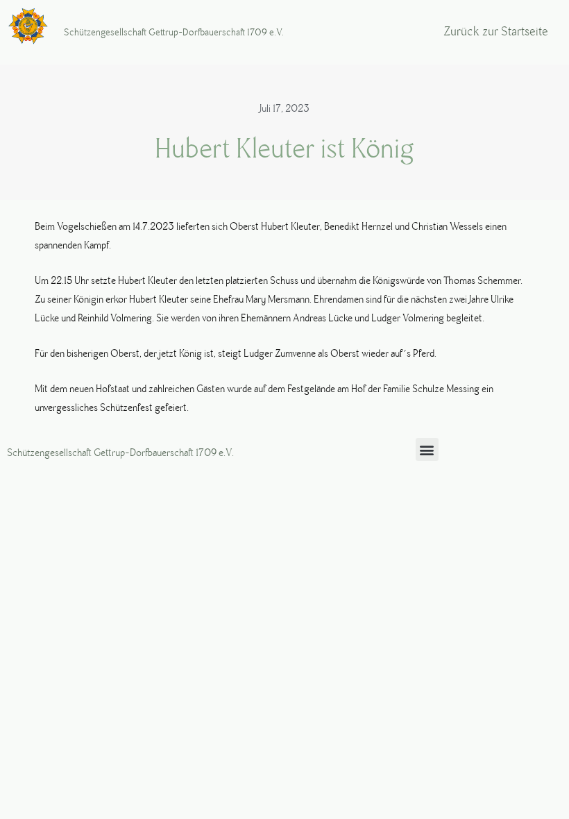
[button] (427, 449)
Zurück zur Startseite (495, 32)
